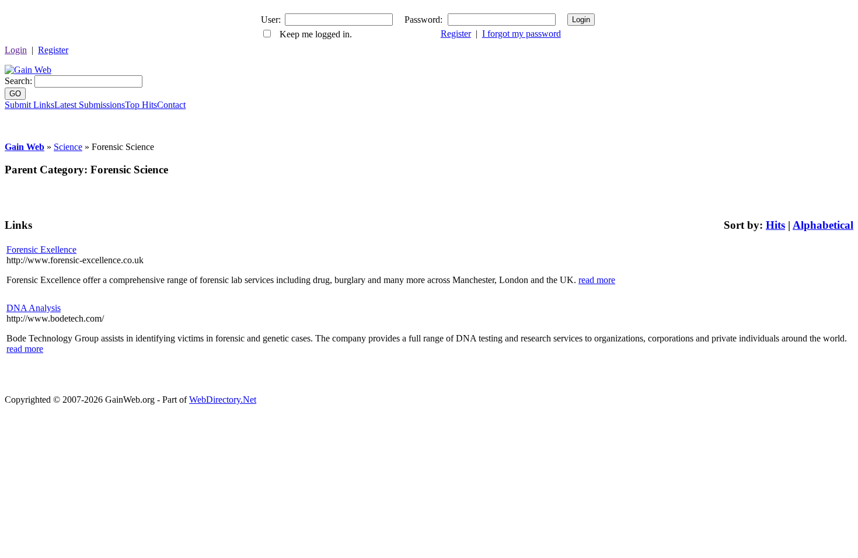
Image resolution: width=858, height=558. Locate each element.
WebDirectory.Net (222, 399)
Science (68, 147)
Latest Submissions (89, 105)
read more (596, 280)
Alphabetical (823, 225)
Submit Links (29, 105)
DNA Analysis (33, 308)
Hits (775, 225)
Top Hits (141, 105)
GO (15, 93)
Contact (171, 105)
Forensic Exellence (41, 249)
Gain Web (24, 147)
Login (16, 50)
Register (456, 34)
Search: (18, 81)
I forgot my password (521, 34)
